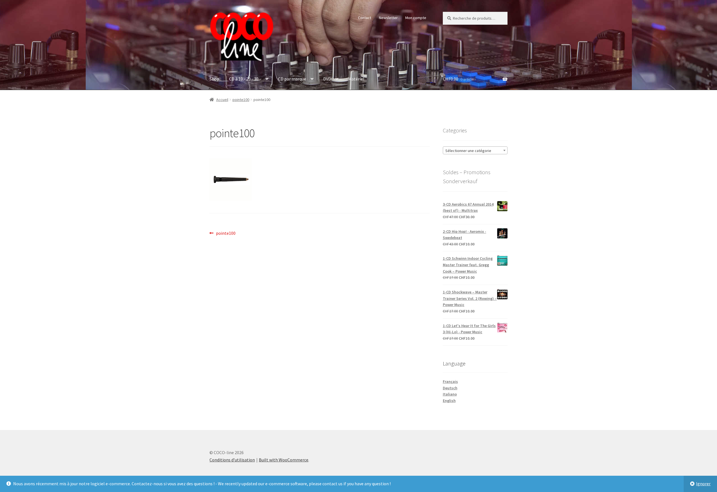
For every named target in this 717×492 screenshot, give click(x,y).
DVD (327, 79)
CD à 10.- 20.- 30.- (245, 79)
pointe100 (240, 99)
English (449, 400)
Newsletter (388, 17)
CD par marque (292, 79)
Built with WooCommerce (283, 460)
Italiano (450, 394)
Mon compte (415, 17)
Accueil (222, 99)
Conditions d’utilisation (232, 460)
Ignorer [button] (703, 483)
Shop (214, 79)
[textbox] (475, 151)
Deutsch (450, 387)
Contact (364, 17)
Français (450, 381)
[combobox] (475, 150)
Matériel (356, 79)
